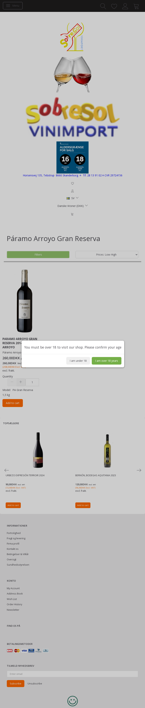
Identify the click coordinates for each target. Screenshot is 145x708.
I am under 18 (78, 360)
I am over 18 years (106, 360)
